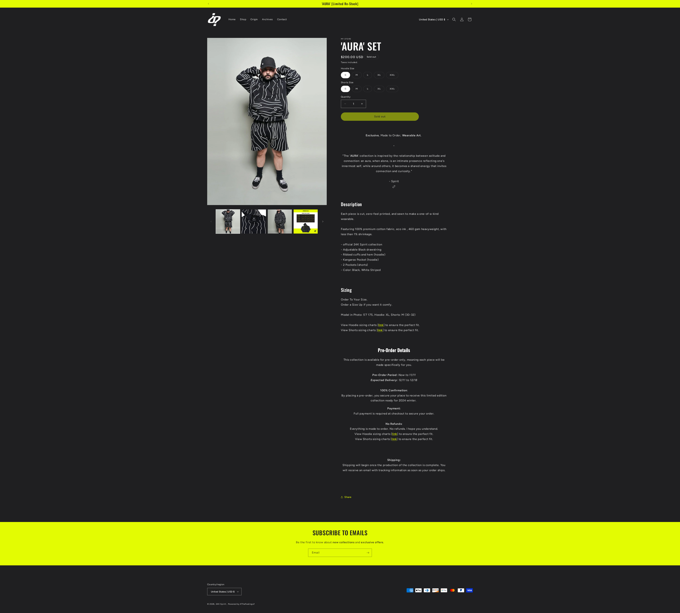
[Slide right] (323, 221)
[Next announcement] (471, 3)
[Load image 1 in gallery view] (228, 221)
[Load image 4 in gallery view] (306, 221)
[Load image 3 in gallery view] (280, 221)
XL (381, 75)
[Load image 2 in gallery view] (254, 221)
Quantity (345, 96)
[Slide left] (211, 221)
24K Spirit (221, 604)
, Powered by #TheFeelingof (240, 604)
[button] (454, 19)
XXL (394, 75)
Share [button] (348, 497)
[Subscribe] (368, 553)
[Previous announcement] (208, 3)
